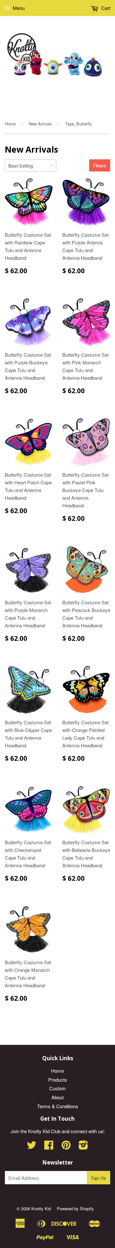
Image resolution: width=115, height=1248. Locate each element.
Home (10, 124)
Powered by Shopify (75, 1208)
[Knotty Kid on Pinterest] (66, 1146)
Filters (99, 166)
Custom (57, 1088)
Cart (105, 7)
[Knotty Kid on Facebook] (49, 1146)
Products (57, 1079)
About (57, 1097)
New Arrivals (40, 124)
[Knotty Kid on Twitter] (31, 1146)
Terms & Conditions (57, 1106)
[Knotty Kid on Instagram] (83, 1146)
